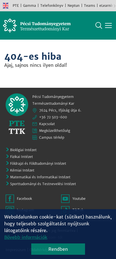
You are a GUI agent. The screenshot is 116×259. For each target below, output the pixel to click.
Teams (89, 5)
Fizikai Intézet (21, 157)
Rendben (58, 249)
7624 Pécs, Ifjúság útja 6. (60, 110)
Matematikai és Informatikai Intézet (40, 177)
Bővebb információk (25, 237)
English (5, 5)
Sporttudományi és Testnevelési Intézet (43, 184)
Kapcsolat (47, 124)
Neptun (74, 5)
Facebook (24, 198)
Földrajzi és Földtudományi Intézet (38, 163)
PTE (16, 5)
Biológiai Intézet (23, 150)
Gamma (29, 5)
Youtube (79, 198)
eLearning (107, 5)
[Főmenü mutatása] (108, 25)
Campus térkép (51, 137)
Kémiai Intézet (22, 170)
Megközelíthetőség (54, 131)
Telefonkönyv (51, 5)
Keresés (98, 25)
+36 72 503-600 (53, 117)
